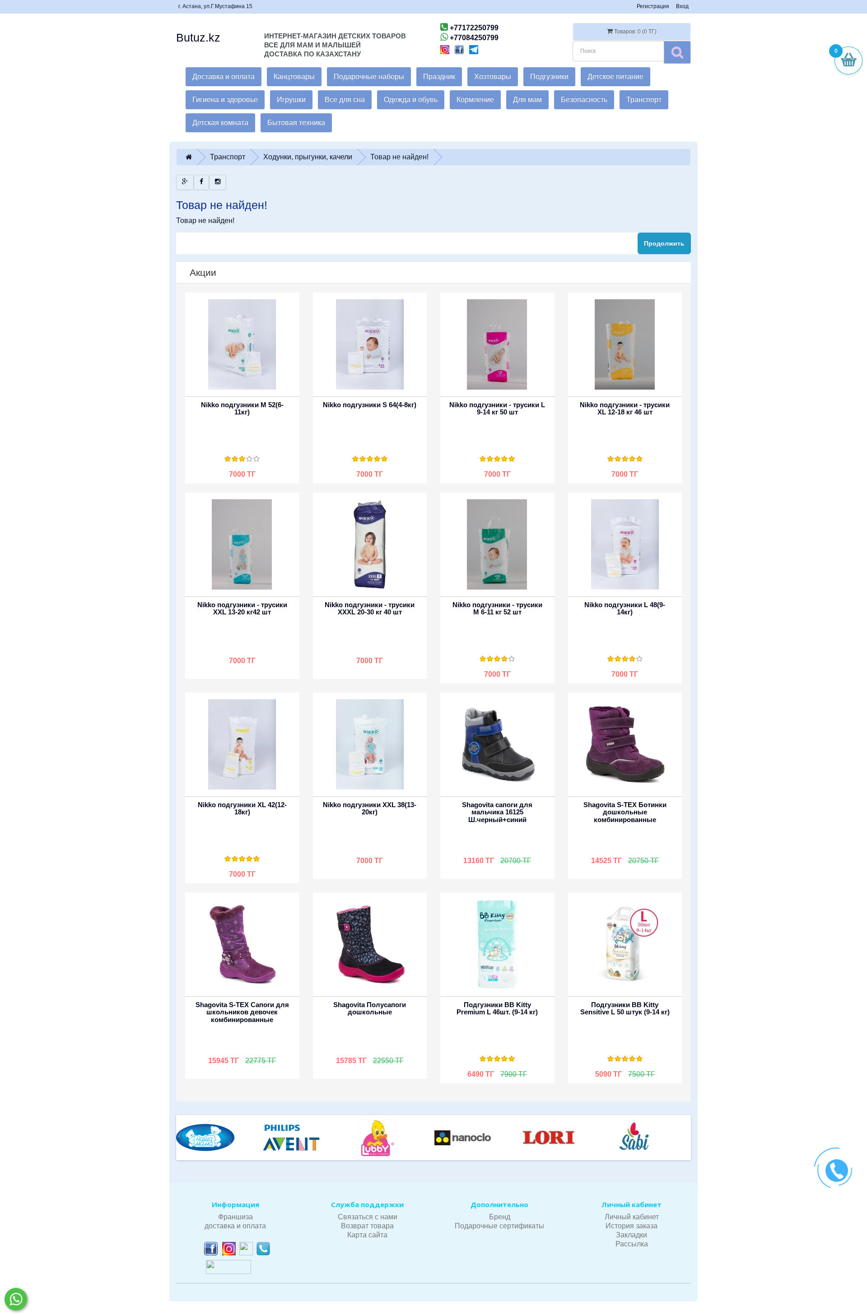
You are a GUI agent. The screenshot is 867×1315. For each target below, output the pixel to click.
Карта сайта (367, 1235)
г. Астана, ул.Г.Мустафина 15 (215, 6)
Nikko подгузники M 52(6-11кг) (242, 408)
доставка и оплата (235, 1226)
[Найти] (677, 52)
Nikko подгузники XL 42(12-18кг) (242, 808)
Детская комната (220, 122)
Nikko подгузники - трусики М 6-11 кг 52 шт (497, 608)
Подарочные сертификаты (499, 1226)
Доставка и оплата (223, 76)
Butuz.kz (198, 37)
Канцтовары (294, 76)
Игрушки (291, 99)
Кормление (475, 99)
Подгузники (549, 76)
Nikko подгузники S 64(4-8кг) (369, 405)
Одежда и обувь (411, 99)
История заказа (631, 1226)
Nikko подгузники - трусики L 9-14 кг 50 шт (497, 408)
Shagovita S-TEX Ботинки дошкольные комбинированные (625, 812)
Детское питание (615, 76)
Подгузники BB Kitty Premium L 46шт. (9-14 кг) (497, 1008)
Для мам (527, 99)
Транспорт (644, 99)
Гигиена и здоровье (225, 99)
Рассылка (631, 1244)
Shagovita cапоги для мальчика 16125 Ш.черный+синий (497, 812)
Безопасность (584, 99)
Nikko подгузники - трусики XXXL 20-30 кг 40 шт (370, 608)
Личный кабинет (632, 1217)
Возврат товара (367, 1226)
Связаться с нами (367, 1217)
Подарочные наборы (369, 76)
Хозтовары (492, 76)
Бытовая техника (296, 122)
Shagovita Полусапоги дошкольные (369, 1008)
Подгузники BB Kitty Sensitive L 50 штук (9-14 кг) (625, 1008)
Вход (682, 6)
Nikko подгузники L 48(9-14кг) (624, 608)
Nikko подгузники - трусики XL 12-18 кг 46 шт (625, 408)
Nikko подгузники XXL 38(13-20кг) (369, 808)
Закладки (631, 1235)
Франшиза (235, 1217)
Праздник (439, 76)
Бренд (499, 1217)
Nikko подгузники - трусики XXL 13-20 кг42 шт (242, 608)
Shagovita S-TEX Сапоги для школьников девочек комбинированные (242, 1012)
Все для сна (345, 99)
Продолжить (664, 243)
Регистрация (653, 6)
